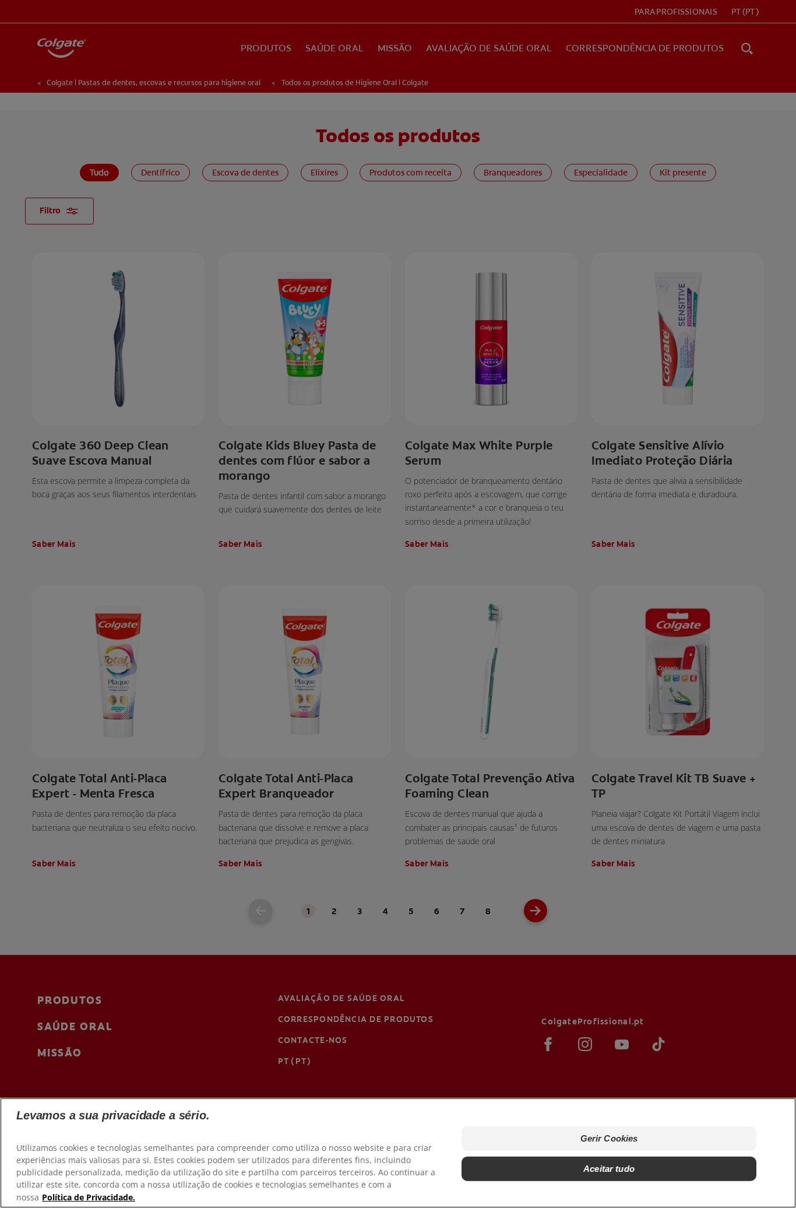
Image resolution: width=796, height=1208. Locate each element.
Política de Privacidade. (88, 1196)
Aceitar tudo (609, 1169)
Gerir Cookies (609, 1138)
